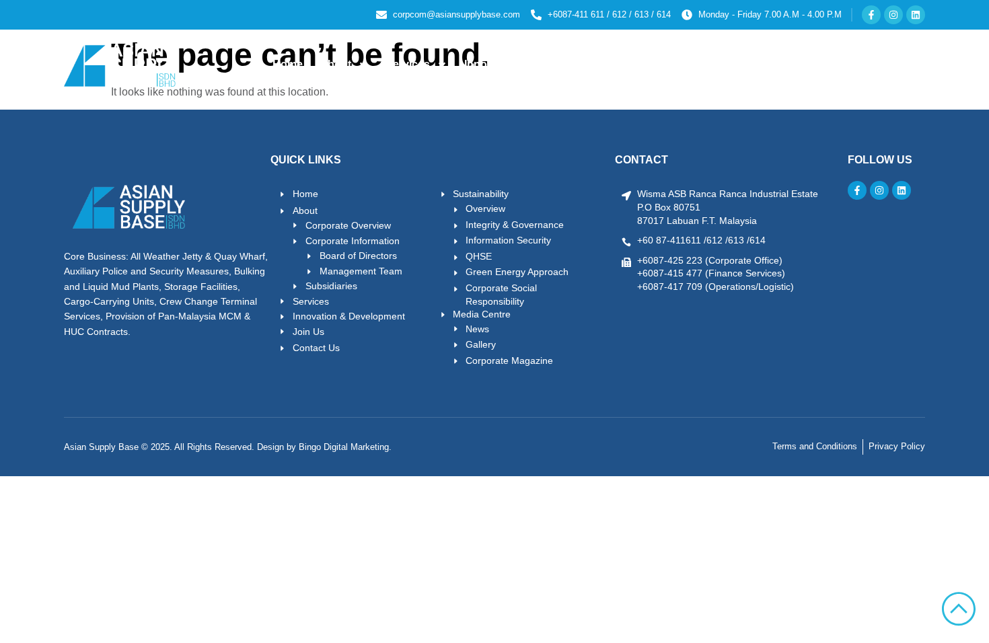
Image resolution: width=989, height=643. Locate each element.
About (335, 64)
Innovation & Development (532, 64)
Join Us (841, 64)
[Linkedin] (915, 14)
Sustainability (651, 64)
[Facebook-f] (871, 14)
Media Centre (754, 64)
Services (408, 64)
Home (287, 64)
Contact (898, 64)
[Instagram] (893, 14)
